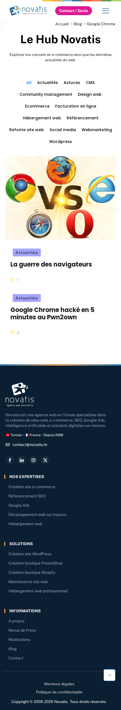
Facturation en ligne (75, 106)
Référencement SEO (27, 496)
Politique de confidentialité (59, 692)
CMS (90, 82)
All (29, 82)
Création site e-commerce (31, 486)
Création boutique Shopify (31, 572)
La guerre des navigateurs (51, 264)
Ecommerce (37, 106)
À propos (16, 621)
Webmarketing (97, 130)
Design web (90, 94)
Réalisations (19, 639)
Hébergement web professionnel (38, 591)
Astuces (72, 82)
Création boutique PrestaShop (35, 563)
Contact (15, 658)
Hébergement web (42, 118)
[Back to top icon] (109, 675)
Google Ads (19, 505)
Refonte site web (26, 130)
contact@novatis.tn (29, 444)
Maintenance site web (28, 581)
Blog (78, 24)
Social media (63, 130)
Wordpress (60, 141)
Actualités (47, 82)
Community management (45, 94)
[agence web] (28, 10)
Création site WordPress (29, 554)
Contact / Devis (73, 10)
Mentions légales (59, 684)
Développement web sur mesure (37, 514)
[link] (28, 10)
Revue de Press (22, 630)
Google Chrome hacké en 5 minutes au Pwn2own (52, 314)
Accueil (62, 24)
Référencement (82, 118)
